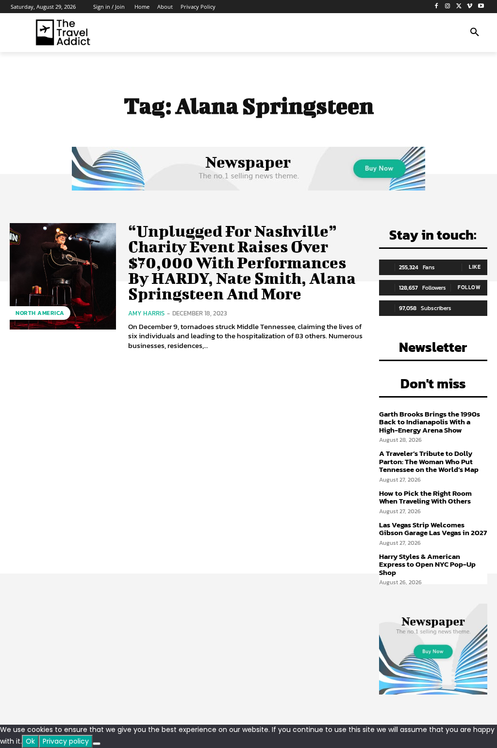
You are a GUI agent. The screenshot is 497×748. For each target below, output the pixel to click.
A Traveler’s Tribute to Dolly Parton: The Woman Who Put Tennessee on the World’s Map (429, 461)
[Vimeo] (469, 6)
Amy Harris (146, 313)
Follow (469, 287)
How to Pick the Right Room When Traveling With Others (425, 497)
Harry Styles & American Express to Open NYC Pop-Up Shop (427, 564)
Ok (30, 741)
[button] (474, 32)
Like (474, 267)
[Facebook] (436, 6)
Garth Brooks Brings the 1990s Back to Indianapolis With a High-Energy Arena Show (429, 421)
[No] (96, 743)
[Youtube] (480, 6)
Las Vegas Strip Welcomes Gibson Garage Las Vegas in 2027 (433, 529)
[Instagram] (447, 6)
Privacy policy (66, 741)
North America (40, 313)
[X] (458, 6)
